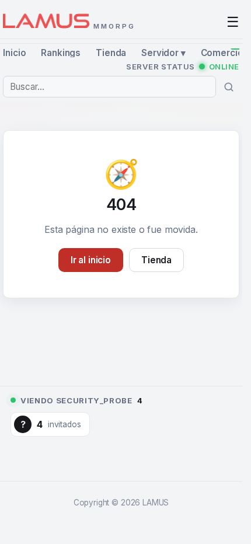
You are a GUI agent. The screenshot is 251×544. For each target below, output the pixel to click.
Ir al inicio (91, 260)
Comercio (222, 52)
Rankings (61, 52)
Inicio (14, 52)
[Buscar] (228, 86)
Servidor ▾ (163, 52)
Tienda (111, 52)
